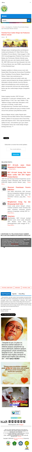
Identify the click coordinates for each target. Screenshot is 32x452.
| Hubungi (19, 436)
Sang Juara (11, 216)
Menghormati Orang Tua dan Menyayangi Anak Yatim (19, 203)
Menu (5, 16)
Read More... (13, 169)
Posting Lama (26, 287)
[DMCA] (16, 418)
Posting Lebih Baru (7, 287)
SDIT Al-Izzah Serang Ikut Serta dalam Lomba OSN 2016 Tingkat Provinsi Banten (19, 174)
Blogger (21, 424)
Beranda (17, 287)
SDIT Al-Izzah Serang (18, 438)
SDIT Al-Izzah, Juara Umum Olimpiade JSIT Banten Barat (19, 166)
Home (3, 27)
